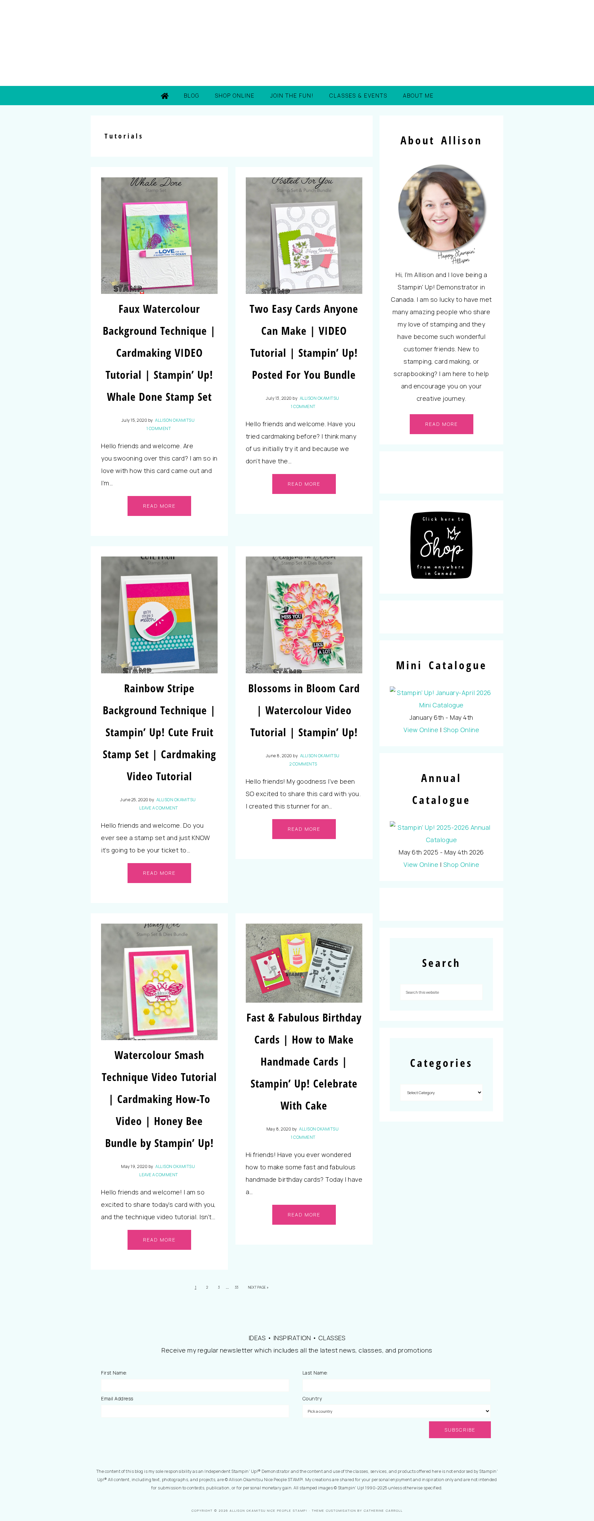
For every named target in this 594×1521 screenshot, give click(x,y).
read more (441, 424)
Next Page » (258, 1287)
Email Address (117, 1398)
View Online (421, 730)
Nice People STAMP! (297, 43)
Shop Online (461, 730)
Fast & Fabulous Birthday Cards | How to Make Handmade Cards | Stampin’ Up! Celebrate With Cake (304, 1061)
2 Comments (303, 764)
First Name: (114, 1372)
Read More (159, 506)
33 (237, 1287)
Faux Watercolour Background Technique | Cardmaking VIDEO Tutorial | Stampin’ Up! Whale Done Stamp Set (159, 352)
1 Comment (158, 428)
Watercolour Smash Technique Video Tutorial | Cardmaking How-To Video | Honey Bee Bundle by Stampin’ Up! (159, 1098)
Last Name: (315, 1372)
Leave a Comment (158, 808)
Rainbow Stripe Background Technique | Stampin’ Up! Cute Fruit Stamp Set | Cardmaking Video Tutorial (159, 732)
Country (312, 1398)
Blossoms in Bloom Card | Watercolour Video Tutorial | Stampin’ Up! (304, 710)
